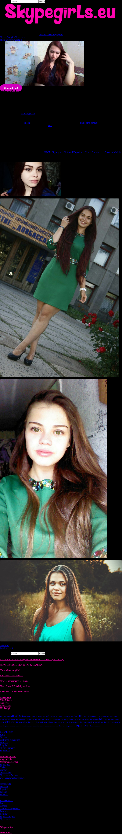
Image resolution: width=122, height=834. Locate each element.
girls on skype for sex (74, 719)
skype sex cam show (10, 726)
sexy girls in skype (25, 722)
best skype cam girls (30, 716)
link (50, 125)
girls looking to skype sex (57, 719)
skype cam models (86, 722)
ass (21, 715)
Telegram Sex (6, 827)
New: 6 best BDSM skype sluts (15, 686)
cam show (59, 716)
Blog (2, 734)
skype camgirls (74, 722)
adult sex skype (5, 716)
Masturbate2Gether (9, 762)
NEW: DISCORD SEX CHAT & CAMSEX (21, 665)
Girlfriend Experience (74, 152)
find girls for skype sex (101, 716)
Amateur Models (113, 152)
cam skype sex (28, 113)
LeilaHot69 (5, 697)
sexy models (6, 759)
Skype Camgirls (7, 37)
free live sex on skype (12, 719)
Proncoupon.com (8, 756)
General (3, 737)
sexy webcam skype (51, 722)
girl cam (45, 719)
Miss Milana (6, 700)
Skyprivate (20, 37)
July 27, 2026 (46, 34)
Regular (3, 745)
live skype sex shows (112, 719)
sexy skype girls (37, 722)
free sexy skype (25, 719)
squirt (79, 725)
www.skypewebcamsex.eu (12, 778)
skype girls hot (98, 722)
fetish (90, 716)
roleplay (9, 722)
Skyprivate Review (9, 775)
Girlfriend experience (10, 740)
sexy (11, 40)
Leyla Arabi (5, 705)
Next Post (4, 645)
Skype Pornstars (92, 152)
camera (52, 716)
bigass (40, 716)
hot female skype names (90, 719)
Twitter (3, 767)
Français (4, 794)
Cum (76, 716)
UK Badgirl (5, 708)
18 (1, 40)
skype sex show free (58, 726)
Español (4, 789)
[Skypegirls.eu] (61, 14)
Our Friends (5, 772)
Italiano (3, 792)
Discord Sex (6, 832)
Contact (3, 770)
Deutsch (4, 786)
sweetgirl (17, 40)
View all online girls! (10, 670)
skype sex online (34, 726)
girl (4, 40)
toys (86, 725)
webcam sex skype (94, 726)
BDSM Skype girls (53, 152)
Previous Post (6, 648)
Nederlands (5, 784)
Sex (7, 40)
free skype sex (36, 719)
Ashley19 (4, 703)
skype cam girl (63, 722)
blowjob (46, 716)
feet (85, 716)
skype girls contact (88, 123)
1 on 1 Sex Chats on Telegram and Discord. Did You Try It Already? (32, 659)
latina (101, 719)
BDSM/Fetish (6, 732)
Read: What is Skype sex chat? (14, 691)
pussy (2, 722)
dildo (81, 716)
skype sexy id (70, 726)
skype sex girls (22, 726)
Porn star (4, 742)
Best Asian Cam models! (11, 675)
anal (14, 715)
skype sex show (45, 726)
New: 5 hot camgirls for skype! (14, 681)
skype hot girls (109, 722)
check (27, 123)
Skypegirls (58, 34)
